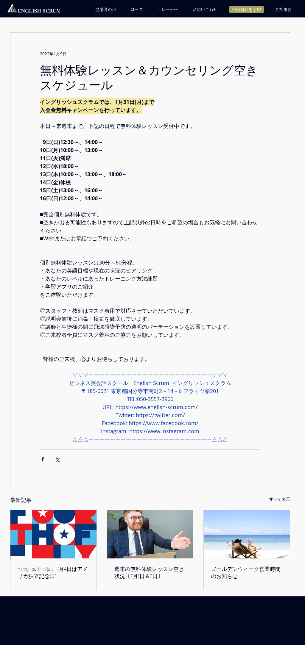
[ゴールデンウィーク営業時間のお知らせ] (247, 534)
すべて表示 (279, 499)
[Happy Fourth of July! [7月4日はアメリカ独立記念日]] (53, 534)
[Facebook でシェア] (43, 459)
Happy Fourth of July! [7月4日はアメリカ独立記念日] (53, 572)
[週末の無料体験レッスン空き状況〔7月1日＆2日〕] (150, 534)
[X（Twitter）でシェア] (57, 459)
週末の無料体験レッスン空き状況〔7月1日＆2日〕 (149, 572)
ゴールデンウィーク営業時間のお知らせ (246, 572)
